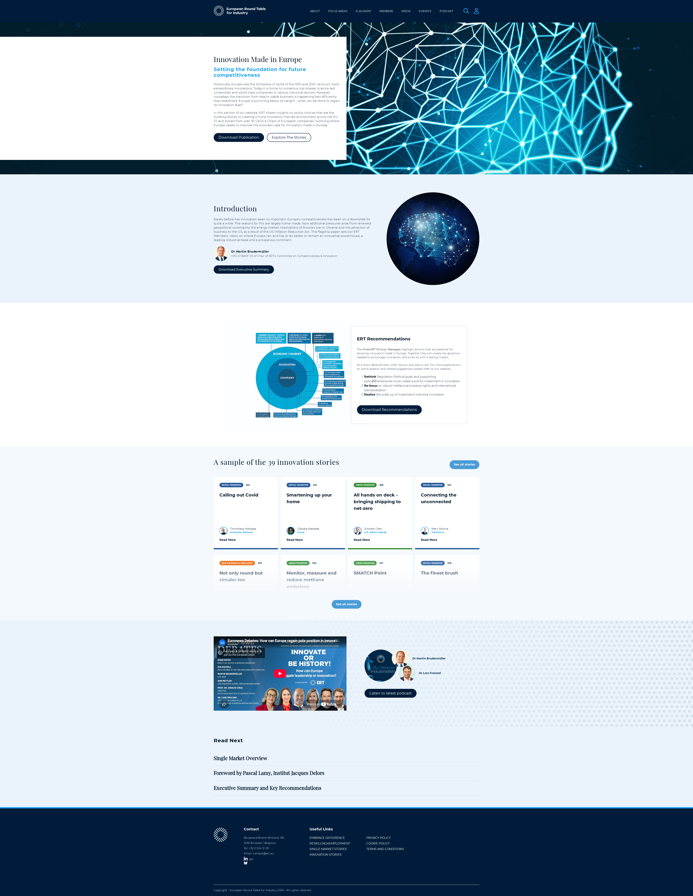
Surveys (425, 11)
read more (227, 540)
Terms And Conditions (385, 849)
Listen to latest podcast (390, 693)
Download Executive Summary (244, 270)
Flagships (363, 11)
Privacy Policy (378, 838)
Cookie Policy (378, 843)
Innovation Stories (326, 854)
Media (405, 11)
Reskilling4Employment (330, 843)
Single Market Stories (328, 849)
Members (386, 11)
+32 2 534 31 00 (259, 848)
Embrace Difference (327, 838)
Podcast (446, 11)
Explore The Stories (289, 137)
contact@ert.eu (263, 853)
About (315, 11)
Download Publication (239, 137)
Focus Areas (337, 11)
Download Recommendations (389, 409)
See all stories (464, 464)
